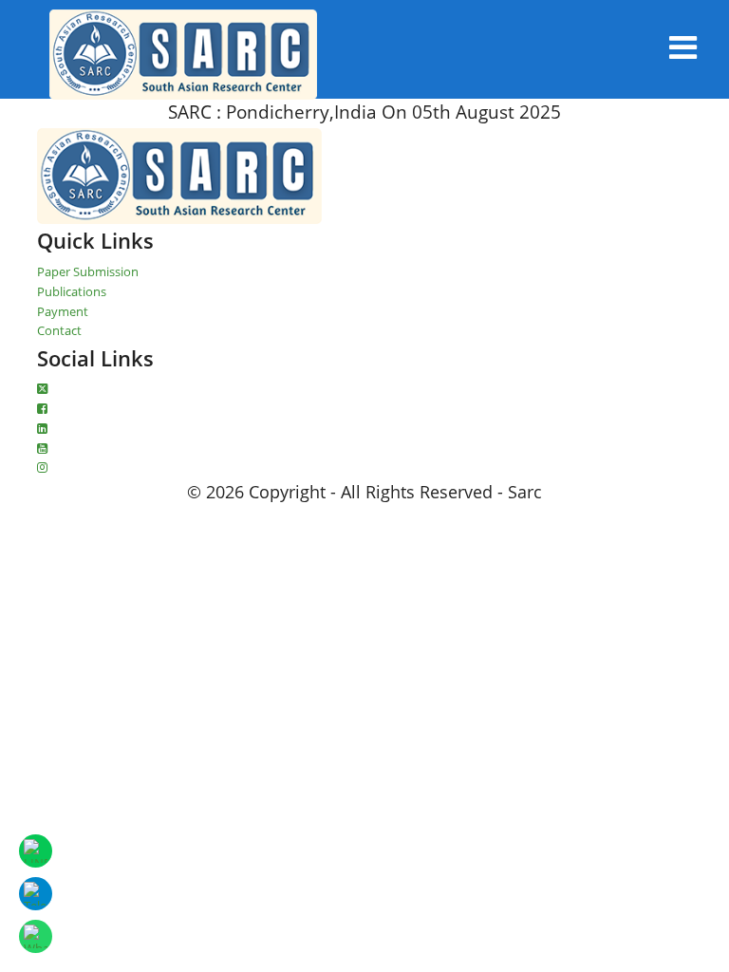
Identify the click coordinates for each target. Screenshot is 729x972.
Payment (62, 311)
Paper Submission (88, 271)
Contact (59, 330)
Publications (71, 291)
